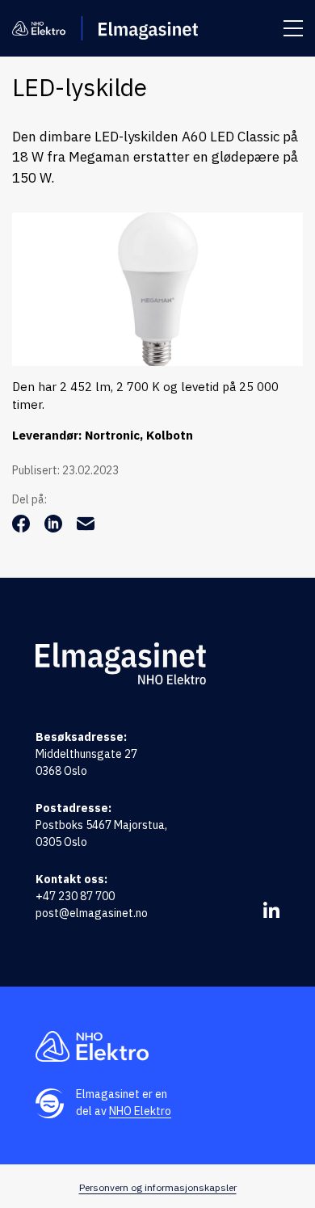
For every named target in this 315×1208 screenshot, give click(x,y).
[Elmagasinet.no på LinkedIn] (271, 910)
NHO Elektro (140, 1111)
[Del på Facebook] (22, 528)
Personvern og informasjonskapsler (158, 1187)
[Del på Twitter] (54, 528)
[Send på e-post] (85, 528)
